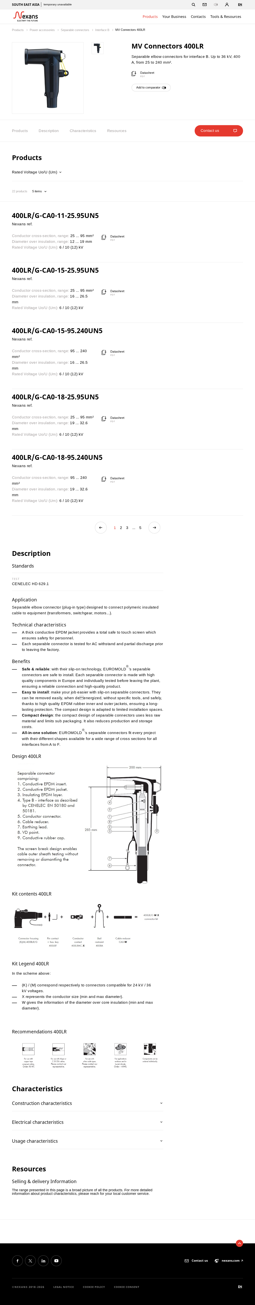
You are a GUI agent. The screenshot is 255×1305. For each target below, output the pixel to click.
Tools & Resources (225, 16)
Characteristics (83, 131)
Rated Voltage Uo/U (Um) (35, 172)
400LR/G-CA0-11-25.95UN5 (55, 215)
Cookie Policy (94, 1287)
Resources (117, 131)
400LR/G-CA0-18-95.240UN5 (57, 457)
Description (49, 131)
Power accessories (43, 30)
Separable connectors (75, 30)
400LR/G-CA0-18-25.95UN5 (55, 396)
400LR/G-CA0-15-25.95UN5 (55, 270)
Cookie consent (126, 1287)
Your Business (174, 16)
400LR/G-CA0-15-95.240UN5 (57, 330)
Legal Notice (63, 1287)
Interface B (102, 30)
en (240, 4)
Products (150, 16)
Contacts (198, 16)
